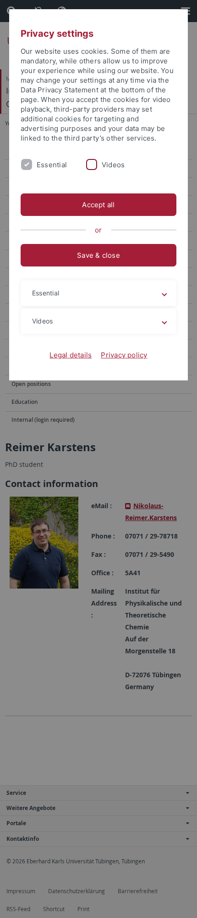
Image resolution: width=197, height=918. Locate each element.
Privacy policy (124, 355)
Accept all (98, 204)
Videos (113, 164)
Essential (52, 164)
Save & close (98, 255)
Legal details (70, 355)
